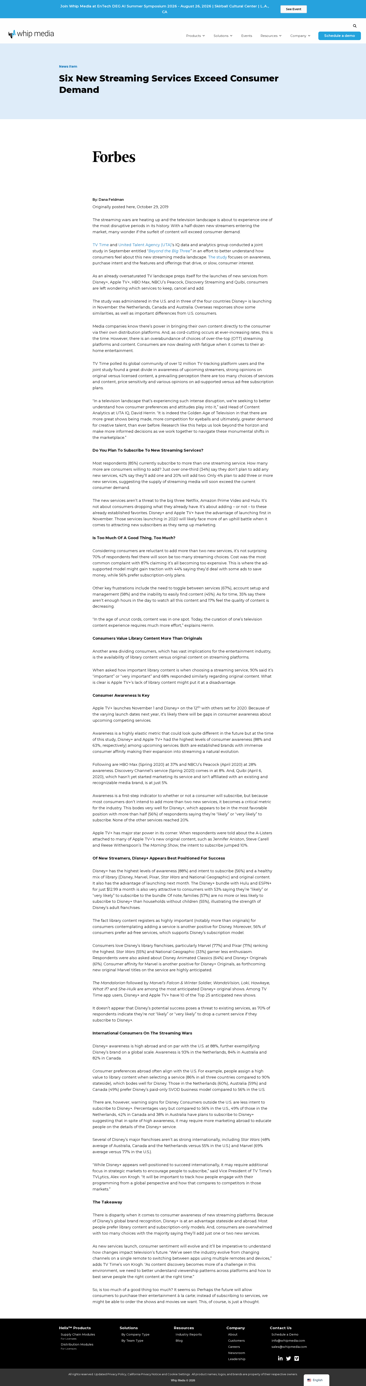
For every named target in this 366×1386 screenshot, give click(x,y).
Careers (234, 1347)
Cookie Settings (179, 1374)
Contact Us (281, 1328)
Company (298, 36)
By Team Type (132, 1341)
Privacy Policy (116, 1374)
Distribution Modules (77, 1346)
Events (246, 36)
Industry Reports (189, 1334)
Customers (236, 1341)
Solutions (221, 36)
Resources (269, 36)
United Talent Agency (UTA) (145, 245)
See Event (293, 9)
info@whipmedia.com (288, 1341)
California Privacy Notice (144, 1374)
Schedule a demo (339, 36)
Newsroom (236, 1353)
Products (193, 36)
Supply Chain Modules (78, 1336)
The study (217, 257)
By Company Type (135, 1334)
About (232, 1334)
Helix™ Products (75, 1328)
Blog (179, 1341)
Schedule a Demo (285, 1334)
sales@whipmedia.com (289, 1347)
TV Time (101, 245)
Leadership (236, 1359)
